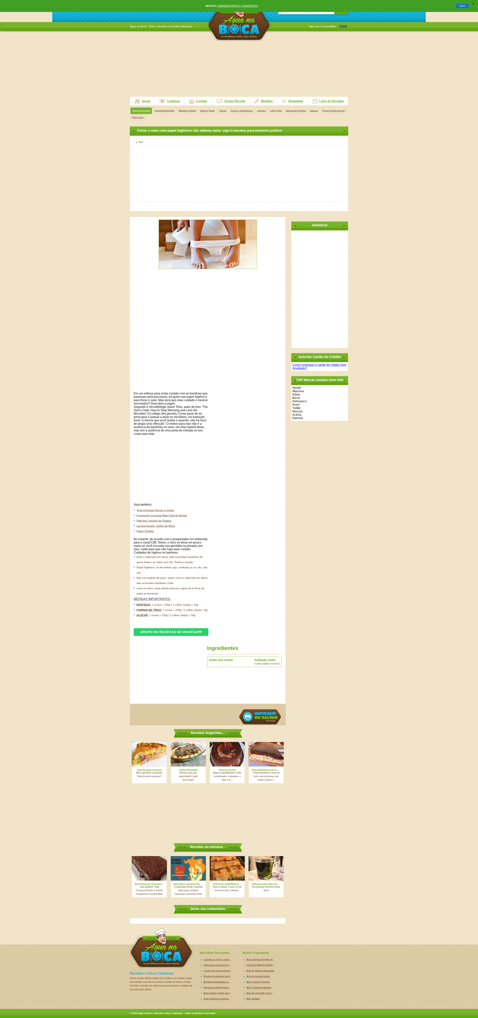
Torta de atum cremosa (149, 769)
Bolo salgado (253, 998)
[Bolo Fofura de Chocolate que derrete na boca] (149, 868)
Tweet (343, 26)
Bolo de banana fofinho (258, 976)
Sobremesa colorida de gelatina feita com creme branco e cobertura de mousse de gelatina (219, 965)
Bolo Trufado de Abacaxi (258, 987)
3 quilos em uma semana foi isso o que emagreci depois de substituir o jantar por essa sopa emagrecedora (219, 970)
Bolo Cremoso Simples (258, 982)
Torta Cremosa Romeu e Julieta (155, 510)
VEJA (462, 5)
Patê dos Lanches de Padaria (153, 520)
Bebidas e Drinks (187, 110)
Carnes (222, 110)
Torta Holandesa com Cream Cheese (266, 769)
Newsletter (295, 101)
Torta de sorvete (227, 769)
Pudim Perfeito (145, 531)
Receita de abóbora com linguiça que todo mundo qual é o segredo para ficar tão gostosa (219, 976)
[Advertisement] (239, 70)
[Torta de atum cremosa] (149, 754)
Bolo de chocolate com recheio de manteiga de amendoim (261, 993)
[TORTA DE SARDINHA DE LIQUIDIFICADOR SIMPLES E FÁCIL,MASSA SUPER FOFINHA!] (227, 868)
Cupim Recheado (188, 769)
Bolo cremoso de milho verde (261, 959)
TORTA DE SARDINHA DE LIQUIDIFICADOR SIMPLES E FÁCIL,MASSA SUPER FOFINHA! (227, 884)
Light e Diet (276, 110)
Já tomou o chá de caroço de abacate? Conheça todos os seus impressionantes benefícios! (219, 959)
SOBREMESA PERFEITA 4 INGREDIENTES (237, 5)
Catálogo (173, 101)
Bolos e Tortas (207, 110)
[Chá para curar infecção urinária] (266, 868)
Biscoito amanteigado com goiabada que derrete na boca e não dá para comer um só (219, 982)
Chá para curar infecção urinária (266, 884)
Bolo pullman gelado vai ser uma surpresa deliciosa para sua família (219, 993)
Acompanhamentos (164, 110)
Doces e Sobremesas (242, 110)
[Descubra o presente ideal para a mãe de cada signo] (188, 868)
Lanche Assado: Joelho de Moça (155, 525)
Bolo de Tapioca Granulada (260, 970)
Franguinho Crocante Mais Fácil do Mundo (161, 515)
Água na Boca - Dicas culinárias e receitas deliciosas (239, 21)
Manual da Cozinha (296, 110)
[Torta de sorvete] (227, 754)
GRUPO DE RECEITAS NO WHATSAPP (171, 632)
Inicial (146, 101)
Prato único (138, 117)
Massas (314, 110)
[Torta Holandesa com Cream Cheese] (266, 754)
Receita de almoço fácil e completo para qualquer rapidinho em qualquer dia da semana (219, 987)
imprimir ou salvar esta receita (260, 716)
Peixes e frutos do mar (333, 110)
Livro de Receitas (331, 101)
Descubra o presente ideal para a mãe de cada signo (188, 884)
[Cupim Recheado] (188, 754)
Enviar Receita (235, 101)
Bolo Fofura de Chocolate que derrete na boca (149, 884)
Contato (201, 101)
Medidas (267, 101)
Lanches (261, 110)
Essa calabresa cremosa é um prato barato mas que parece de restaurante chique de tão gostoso (219, 998)
